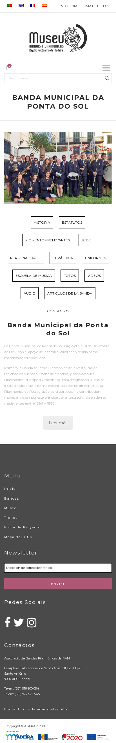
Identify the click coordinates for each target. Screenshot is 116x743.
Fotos (70, 275)
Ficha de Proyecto (22, 527)
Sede (86, 240)
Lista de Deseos (96, 6)
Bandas (11, 498)
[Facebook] (7, 625)
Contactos (58, 311)
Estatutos (72, 222)
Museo (10, 508)
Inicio (10, 489)
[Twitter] (19, 625)
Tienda (11, 518)
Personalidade (25, 258)
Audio (29, 293)
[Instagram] (31, 625)
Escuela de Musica (33, 275)
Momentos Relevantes (47, 240)
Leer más (58, 422)
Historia (42, 222)
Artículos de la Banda (69, 293)
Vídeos (94, 275)
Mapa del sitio (18, 537)
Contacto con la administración (36, 709)
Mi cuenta (69, 6)
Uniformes (95, 258)
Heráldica (63, 258)
